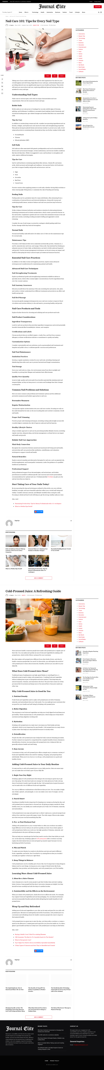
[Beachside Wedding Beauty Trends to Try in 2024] (61, 541)
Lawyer (80, 58)
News (83, 12)
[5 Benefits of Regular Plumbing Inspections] (78, 653)
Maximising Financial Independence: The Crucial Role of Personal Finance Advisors (89, 109)
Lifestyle (77, 12)
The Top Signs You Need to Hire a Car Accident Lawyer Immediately (90, 678)
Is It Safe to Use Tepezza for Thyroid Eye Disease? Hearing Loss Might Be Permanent (90, 669)
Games (80, 53)
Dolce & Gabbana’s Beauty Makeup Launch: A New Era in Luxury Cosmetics (15, 550)
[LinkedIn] (2, 86)
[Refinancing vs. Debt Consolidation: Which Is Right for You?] (78, 688)
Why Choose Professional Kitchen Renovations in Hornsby (89, 90)
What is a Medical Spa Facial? (23, 506)
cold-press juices (41, 838)
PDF (55, 75)
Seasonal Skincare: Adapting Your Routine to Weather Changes (38, 549)
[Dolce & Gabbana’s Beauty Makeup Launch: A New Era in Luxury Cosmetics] (16, 541)
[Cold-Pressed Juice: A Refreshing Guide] (39, 620)
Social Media (82, 69)
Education (81, 45)
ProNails (50, 477)
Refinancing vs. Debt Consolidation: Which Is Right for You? (90, 688)
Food (80, 51)
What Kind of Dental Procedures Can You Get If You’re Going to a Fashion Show (37, 1009)
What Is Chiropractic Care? (23, 940)
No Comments (45, 25)
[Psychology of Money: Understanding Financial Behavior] (78, 697)
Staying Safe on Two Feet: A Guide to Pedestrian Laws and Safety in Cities (90, 99)
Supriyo (12, 25)
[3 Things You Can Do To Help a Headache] (78, 119)
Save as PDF (40, 511)
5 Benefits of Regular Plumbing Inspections (90, 652)
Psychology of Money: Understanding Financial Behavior (89, 697)
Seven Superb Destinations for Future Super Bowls (90, 82)
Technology (35, 12)
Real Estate (82, 67)
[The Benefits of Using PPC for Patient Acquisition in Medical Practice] (38, 980)
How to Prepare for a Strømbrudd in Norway (88, 126)
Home (91, 1)
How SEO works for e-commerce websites (20, 1)
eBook (61, 75)
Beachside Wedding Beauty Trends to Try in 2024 (61, 549)
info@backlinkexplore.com (81, 1045)
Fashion (65, 12)
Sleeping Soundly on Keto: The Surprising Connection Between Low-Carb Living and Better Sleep (15, 1009)
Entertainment (82, 47)
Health (42, 12)
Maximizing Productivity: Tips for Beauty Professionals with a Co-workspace (38, 503)
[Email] (2, 93)
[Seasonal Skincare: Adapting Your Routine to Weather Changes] (38, 541)
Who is (26, 12)
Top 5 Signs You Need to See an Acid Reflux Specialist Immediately (35, 943)
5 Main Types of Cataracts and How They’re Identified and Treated (35, 945)
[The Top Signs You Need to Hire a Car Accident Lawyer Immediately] (78, 678)
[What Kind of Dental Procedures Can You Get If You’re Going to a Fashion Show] (38, 1000)
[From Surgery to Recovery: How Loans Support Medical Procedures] (78, 660)
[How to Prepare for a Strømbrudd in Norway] (78, 127)
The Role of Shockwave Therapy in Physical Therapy (61, 1008)
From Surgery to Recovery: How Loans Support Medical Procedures (90, 660)
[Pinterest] (2, 89)
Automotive (50, 12)
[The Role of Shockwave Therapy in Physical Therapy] (61, 1000)
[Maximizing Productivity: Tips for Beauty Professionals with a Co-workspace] (38, 561)
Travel (71, 12)
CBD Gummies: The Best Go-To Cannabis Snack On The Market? (34, 937)
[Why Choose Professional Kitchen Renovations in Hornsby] (78, 90)
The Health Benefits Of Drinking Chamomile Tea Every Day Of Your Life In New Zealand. (61, 989)
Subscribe (97, 6)
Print (47, 75)
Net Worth (81, 65)
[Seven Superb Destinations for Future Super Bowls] (78, 83)
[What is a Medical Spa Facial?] (16, 561)
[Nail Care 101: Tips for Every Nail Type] (39, 50)
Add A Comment (38, 578)
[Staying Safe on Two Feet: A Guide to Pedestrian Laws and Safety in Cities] (78, 99)
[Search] (99, 12)
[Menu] (101, 12)
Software (81, 71)
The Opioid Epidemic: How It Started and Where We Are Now (15, 988)
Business (57, 12)
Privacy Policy (97, 1)
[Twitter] (2, 82)
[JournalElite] (52, 6)
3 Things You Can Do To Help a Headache (90, 118)
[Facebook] (2, 79)
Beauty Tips (36, 25)
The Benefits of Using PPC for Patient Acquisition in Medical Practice (36, 989)
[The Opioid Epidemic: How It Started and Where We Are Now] (16, 980)
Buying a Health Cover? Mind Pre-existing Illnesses (30, 934)
